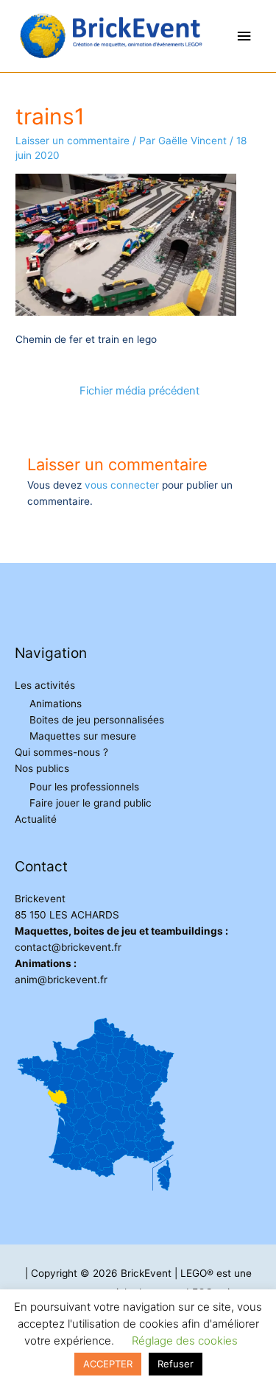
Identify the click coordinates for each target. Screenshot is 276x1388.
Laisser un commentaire (72, 140)
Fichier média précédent (139, 390)
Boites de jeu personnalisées (96, 720)
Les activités (45, 685)
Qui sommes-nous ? (61, 752)
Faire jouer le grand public (90, 803)
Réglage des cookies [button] (185, 1341)
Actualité (36, 819)
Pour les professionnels (84, 787)
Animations (55, 703)
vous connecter (122, 485)
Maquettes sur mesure (82, 736)
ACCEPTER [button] (107, 1364)
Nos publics (42, 768)
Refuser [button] (176, 1364)
